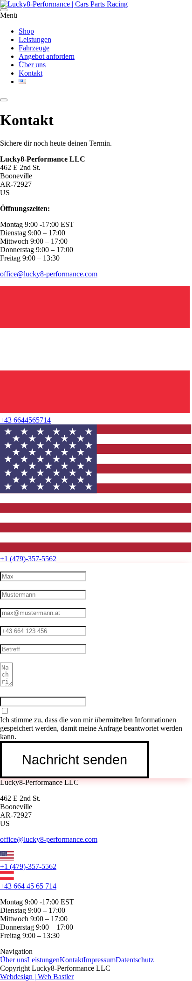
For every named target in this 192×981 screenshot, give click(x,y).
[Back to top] (3, 100)
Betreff (10, 640)
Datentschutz (135, 960)
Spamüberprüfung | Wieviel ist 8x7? (52, 692)
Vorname (13, 567)
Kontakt (71, 960)
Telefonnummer (23, 622)
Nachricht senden (74, 759)
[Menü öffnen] (3, 9)
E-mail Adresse (22, 603)
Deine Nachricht (24, 658)
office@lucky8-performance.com (48, 274)
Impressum (99, 960)
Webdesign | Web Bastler (37, 977)
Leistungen (43, 960)
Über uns (13, 960)
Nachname (16, 585)
